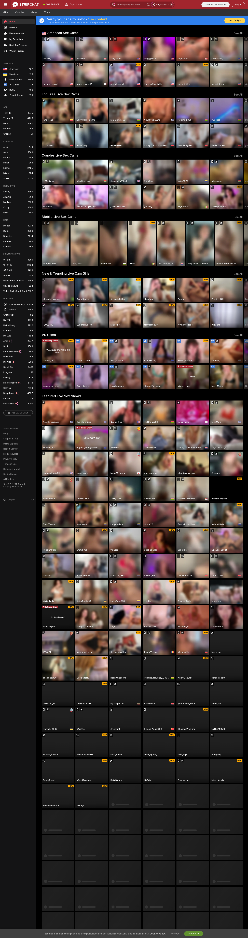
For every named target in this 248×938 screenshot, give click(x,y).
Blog (5, 434)
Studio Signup (10, 474)
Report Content (10, 449)
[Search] (148, 4)
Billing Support (10, 444)
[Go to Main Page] (25, 4)
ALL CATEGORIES (20, 413)
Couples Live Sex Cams (60, 155)
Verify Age (235, 20)
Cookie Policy (157, 933)
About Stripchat (11, 428)
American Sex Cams (62, 33)
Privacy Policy (10, 459)
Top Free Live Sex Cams (60, 94)
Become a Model (11, 469)
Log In (238, 4)
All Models (8, 479)
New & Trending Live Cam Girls (65, 273)
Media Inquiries (10, 454)
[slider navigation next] (239, 62)
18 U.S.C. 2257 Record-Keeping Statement (14, 485)
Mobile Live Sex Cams (59, 217)
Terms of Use (10, 464)
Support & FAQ (10, 439)
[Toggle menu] (5, 4)
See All (238, 33)
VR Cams (49, 335)
